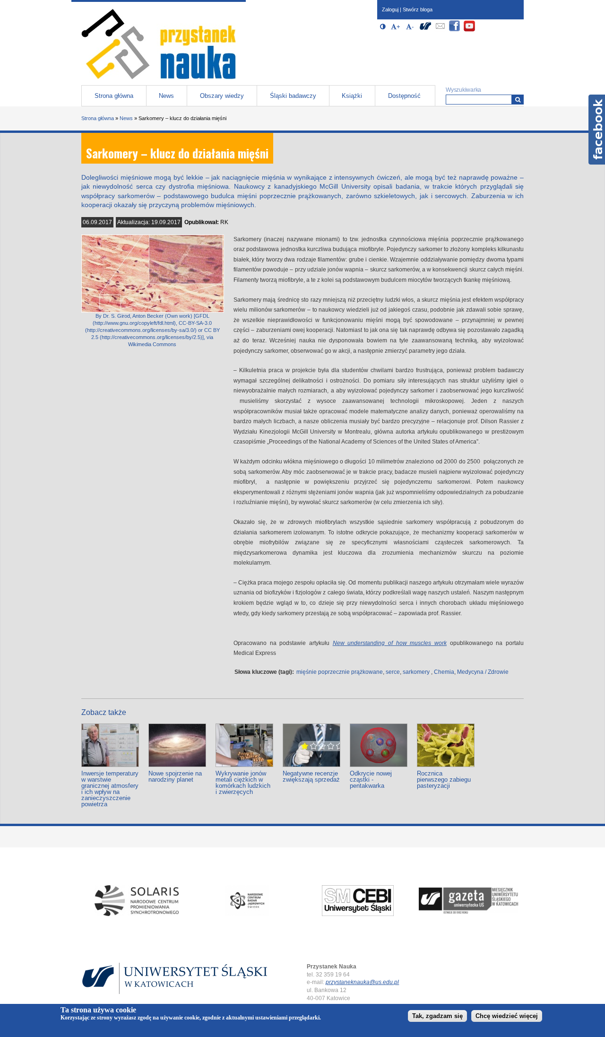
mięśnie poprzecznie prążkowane (339, 672)
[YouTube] (469, 30)
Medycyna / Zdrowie (483, 672)
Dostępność (404, 95)
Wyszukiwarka (463, 90)
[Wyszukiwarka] (518, 100)
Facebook (596, 130)
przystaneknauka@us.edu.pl (362, 982)
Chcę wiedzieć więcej (506, 1016)
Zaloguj (390, 9)
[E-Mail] (440, 30)
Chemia (444, 672)
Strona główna (114, 95)
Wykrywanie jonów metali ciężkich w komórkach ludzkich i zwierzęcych (243, 782)
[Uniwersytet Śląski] (425, 30)
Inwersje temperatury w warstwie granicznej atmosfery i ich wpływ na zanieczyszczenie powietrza (109, 789)
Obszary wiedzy (222, 95)
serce (393, 672)
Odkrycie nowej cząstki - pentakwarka (371, 779)
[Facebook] (454, 30)
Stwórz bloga (417, 9)
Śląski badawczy (293, 95)
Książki (352, 95)
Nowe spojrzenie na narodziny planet (175, 776)
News (166, 95)
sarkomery (416, 672)
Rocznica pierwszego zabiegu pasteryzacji (444, 779)
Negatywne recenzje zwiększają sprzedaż (311, 776)
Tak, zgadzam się (437, 1016)
